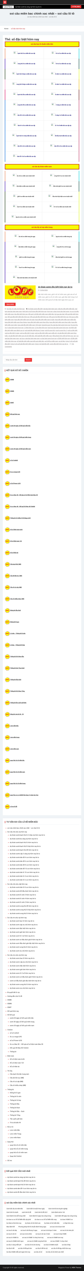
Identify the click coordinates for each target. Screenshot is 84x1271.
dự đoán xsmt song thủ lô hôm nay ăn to (24, 947)
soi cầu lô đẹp (66, 1245)
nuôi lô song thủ (50, 330)
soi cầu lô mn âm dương (32, 1245)
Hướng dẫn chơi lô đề (14, 996)
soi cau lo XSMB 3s (12, 1237)
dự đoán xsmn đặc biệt (35, 309)
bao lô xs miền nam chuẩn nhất (25, 207)
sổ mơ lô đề (13, 806)
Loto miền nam (14, 749)
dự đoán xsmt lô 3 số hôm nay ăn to (22, 936)
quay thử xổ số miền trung (17, 783)
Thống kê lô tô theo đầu (17, 656)
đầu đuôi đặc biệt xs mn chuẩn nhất (62, 196)
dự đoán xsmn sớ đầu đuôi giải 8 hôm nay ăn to (26, 977)
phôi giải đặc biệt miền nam (43, 336)
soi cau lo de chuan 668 (57, 1227)
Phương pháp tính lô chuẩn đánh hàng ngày (32, 1227)
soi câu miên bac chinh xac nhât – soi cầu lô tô (42, 13)
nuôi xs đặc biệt (72, 330)
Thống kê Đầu (14, 1104)
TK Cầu (9, 1071)
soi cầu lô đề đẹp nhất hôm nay (61, 1248)
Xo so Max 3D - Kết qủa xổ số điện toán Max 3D (24, 495)
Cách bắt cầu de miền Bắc (14, 1208)
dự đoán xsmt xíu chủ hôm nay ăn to (22, 951)
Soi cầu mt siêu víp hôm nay (17, 918)
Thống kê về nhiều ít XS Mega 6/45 (20, 518)
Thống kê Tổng (15, 1115)
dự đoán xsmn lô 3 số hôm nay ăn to (22, 973)
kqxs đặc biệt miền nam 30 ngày (24, 319)
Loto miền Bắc (14, 726)
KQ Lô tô (10, 1127)
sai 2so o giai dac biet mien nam (30, 338)
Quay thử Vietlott (16, 1156)
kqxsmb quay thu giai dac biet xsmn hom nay (56, 325)
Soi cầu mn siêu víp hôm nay (16, 309)
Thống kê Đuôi (15, 1108)
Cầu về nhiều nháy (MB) (17, 599)
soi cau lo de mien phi (67, 1230)
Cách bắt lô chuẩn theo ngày (36, 1208)
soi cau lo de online (26, 1234)
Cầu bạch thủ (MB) (15, 564)
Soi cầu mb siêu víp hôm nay (17, 832)
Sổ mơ (9, 1160)
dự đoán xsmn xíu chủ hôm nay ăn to (22, 988)
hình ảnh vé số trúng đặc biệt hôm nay (34, 311)
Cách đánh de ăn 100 (58, 1212)
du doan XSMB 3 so (66, 1219)
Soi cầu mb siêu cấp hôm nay (17, 884)
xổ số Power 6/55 (15, 483)
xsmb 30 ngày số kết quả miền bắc (20, 425)
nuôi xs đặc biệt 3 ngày (27, 333)
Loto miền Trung (15, 1134)
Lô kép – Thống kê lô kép (17, 645)
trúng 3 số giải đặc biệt (42, 344)
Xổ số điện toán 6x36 (16, 529)
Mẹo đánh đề (10, 1227)
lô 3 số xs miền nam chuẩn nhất (62, 207)
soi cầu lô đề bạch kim (25, 1248)
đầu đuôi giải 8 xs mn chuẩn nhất (62, 186)
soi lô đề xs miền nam (51, 341)
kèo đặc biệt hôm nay (21, 314)
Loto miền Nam (15, 1137)
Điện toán (10, 1056)
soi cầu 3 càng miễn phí (13, 1245)
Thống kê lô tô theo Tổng (17, 691)
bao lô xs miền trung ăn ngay (27, 267)
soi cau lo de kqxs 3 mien (49, 1230)
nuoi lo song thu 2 (61, 330)
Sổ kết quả (11, 1015)
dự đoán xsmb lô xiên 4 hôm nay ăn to (23, 898)
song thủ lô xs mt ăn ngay (64, 247)
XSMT (12, 402)
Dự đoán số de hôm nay (13, 1223)
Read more (10, 304)
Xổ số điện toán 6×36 (17, 1059)
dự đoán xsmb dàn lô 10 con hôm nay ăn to (24, 872)
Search (28, 360)
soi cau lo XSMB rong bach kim (37, 1241)
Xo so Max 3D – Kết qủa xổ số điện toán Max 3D (26, 1044)
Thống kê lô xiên (15, 1096)
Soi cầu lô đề (10, 1248)
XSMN (12, 391)
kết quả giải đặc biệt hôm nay (39, 317)
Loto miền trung (14, 737)
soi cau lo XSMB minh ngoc (15, 1241)
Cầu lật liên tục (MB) (16, 576)
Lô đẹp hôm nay (29, 327)
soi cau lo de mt (11, 1234)
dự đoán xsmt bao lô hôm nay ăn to (22, 921)
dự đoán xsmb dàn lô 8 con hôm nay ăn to (24, 887)
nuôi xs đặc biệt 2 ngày (12, 333)
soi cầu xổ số (38, 1252)
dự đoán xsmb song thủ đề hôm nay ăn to (24, 906)
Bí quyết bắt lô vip (13, 992)
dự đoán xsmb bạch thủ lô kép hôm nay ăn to (25, 846)
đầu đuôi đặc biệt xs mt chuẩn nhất (27, 278)
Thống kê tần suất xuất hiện (18, 702)
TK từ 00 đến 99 (15, 1123)
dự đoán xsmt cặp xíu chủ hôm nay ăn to (24, 925)
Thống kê (13, 1052)
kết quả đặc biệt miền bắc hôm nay (19, 317)
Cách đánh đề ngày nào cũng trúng (66, 1216)
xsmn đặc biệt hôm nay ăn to (59, 344)
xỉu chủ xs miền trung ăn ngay (27, 236)
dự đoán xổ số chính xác (32, 1223)
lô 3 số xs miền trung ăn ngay (64, 267)
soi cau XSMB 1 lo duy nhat (59, 1241)
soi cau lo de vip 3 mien (43, 1234)
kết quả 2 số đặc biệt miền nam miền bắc (41, 314)
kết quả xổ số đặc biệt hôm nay (59, 317)
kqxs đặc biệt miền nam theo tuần (60, 322)
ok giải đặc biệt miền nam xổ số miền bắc (21, 336)
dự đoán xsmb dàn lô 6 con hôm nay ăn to (24, 880)
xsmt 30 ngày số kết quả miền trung (20, 437)
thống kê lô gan (14, 622)
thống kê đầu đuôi (15, 610)
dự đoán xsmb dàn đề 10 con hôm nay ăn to (25, 869)
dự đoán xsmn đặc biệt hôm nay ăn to (55, 287)
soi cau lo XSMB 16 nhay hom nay (33, 1237)
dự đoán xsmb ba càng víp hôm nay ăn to (24, 839)
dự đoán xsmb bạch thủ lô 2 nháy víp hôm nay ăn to (27, 835)
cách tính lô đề (26, 1212)
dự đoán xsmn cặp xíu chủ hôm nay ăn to (24, 962)
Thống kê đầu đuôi (15, 679)
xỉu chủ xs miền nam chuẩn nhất (26, 176)
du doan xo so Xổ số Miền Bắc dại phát (18, 1219)
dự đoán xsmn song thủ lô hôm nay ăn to (24, 984)
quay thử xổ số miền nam (17, 772)
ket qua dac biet (59, 314)
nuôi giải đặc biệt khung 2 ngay (34, 330)
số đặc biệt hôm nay (63, 338)
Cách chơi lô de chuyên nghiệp (57, 1208)
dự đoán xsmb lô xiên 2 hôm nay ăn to (23, 902)
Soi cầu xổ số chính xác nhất (55, 1252)
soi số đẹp (62, 341)
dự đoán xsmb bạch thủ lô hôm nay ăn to (24, 842)
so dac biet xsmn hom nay (48, 338)
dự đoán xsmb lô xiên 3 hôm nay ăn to (23, 895)
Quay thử (10, 1142)
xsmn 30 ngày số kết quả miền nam (20, 449)
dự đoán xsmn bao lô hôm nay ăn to (22, 958)
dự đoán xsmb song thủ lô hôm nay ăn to (24, 913)
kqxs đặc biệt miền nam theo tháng (16, 322)
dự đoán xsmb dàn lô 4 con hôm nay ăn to (24, 876)
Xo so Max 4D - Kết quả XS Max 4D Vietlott (22, 506)
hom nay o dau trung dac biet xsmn (58, 311)
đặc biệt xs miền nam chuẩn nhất (26, 186)
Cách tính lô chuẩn (12, 1212)
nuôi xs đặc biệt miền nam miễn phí (46, 333)
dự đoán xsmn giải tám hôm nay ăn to (23, 969)
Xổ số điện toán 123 (16, 541)
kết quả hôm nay (15, 414)
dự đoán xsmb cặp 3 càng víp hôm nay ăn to (25, 854)
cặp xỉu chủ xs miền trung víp (64, 236)
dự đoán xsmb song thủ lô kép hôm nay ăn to (25, 910)
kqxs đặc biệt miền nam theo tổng (38, 322)
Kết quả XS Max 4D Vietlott (19, 1048)
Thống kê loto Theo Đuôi (17, 668)
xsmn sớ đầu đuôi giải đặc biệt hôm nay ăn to (25, 981)
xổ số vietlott (14, 460)
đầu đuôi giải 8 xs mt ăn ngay (64, 257)
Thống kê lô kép (15, 1100)
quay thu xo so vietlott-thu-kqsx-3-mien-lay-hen (24, 795)
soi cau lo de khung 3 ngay (29, 1230)
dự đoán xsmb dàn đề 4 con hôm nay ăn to (24, 857)
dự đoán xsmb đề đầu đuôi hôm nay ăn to (24, 891)
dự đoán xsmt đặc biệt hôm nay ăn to (22, 928)
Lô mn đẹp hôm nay (41, 327)
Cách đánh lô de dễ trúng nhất (16, 1216)
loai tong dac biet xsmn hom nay (58, 327)
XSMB (12, 379)
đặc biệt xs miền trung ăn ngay (27, 247)
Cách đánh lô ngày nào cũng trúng (40, 1216)
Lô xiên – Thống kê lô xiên (17, 633)
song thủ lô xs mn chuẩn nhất (62, 176)
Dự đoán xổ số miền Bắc (51, 1223)
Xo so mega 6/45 (15, 472)
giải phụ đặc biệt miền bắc (66, 309)
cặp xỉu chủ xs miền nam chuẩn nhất (26, 217)
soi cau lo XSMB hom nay (55, 1237)
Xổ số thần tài (14, 552)
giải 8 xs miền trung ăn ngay (27, 257)
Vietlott (9, 1030)
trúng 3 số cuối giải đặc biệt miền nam (22, 344)
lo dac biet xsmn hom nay (15, 327)
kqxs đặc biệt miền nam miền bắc (65, 319)
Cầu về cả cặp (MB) (16, 587)
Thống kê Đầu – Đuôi (17, 1111)
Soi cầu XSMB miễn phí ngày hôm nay (18, 1252)
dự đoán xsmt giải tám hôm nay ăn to (22, 932)
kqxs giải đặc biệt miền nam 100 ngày (29, 325)
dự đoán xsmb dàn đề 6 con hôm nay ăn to (24, 861)
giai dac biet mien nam (50, 309)
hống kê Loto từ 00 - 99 (17, 714)
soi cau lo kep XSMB (60, 1234)
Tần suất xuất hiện (16, 1119)
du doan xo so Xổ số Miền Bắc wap (46, 1219)
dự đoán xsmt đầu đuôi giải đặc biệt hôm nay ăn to (27, 943)
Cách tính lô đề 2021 (41, 1212)
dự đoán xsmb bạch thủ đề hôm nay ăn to (28, 7)
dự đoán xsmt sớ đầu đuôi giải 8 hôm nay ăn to (26, 940)
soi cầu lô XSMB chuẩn (51, 1245)
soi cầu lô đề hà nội (42, 1248)
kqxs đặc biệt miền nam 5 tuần (44, 319)
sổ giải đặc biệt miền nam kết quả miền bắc (30, 341)
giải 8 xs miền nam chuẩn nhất (25, 196)
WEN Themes (76, 1268)
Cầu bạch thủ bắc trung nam (19, 1074)
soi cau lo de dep (11, 1230)
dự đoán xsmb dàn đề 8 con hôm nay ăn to (24, 865)
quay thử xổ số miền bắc (17, 760)
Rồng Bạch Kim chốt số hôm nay (63, 336)
